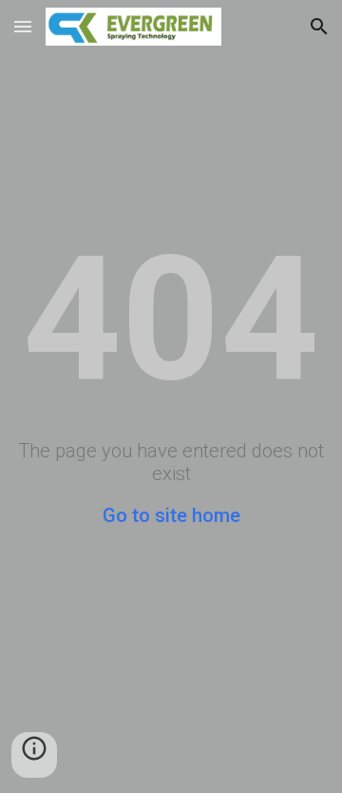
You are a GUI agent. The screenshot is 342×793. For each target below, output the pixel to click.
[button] (23, 26)
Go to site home (171, 515)
